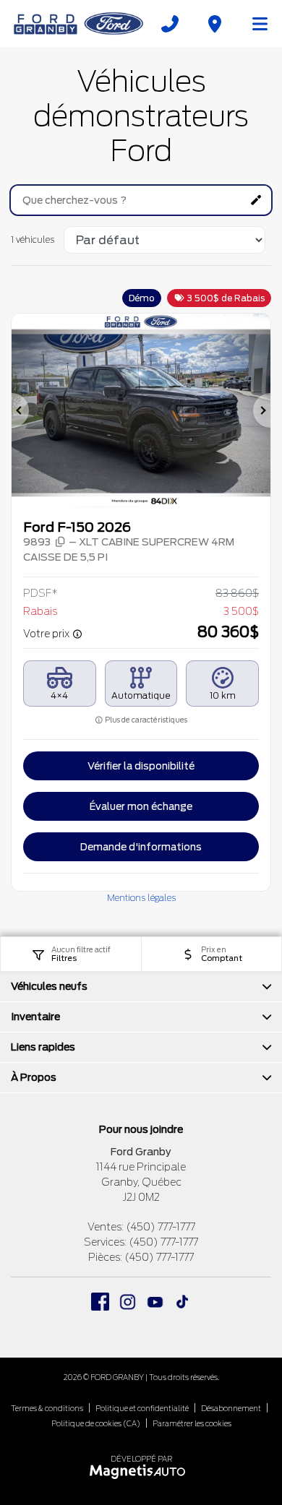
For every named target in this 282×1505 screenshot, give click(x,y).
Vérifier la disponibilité (141, 766)
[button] (20, 410)
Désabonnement (231, 1408)
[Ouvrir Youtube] (155, 1302)
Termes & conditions (47, 1408)
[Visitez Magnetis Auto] (141, 1470)
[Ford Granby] (80, 23)
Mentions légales (141, 897)
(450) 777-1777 (160, 1227)
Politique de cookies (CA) (95, 1423)
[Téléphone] (170, 24)
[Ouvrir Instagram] (128, 1302)
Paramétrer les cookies (192, 1423)
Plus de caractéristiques (145, 720)
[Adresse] (214, 24)
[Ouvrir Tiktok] (183, 1302)
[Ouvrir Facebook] (100, 1302)
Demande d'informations (141, 847)
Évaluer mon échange (141, 806)
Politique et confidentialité (142, 1408)
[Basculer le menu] (253, 24)
